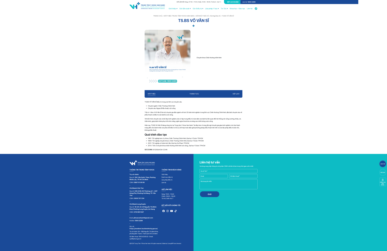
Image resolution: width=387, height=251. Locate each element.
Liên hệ (249, 8)
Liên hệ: (248, 2)
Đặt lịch (236, 94)
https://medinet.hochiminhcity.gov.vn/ (144, 228)
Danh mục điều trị (167, 177)
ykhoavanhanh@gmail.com (143, 218)
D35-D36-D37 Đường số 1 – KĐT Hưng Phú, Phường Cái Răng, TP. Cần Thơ (144, 193)
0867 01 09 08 (139, 182)
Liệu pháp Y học (211, 8)
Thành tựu (194, 94)
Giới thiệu (172, 8)
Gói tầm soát (184, 8)
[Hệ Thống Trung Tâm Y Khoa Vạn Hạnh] (147, 6)
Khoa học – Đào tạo (237, 8)
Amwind (178, 243)
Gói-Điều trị (197, 8)
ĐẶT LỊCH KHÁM (232, 2)
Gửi (210, 194)
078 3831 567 (139, 212)
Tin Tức (223, 8)
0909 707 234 (139, 198)
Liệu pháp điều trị (167, 180)
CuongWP (170, 243)
